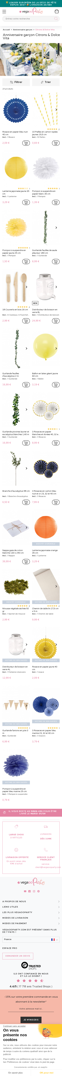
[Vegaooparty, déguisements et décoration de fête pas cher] (31, 9)
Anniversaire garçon (22, 30)
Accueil (6, 30)
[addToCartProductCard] (26, 143)
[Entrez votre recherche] (55, 19)
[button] (31, 940)
